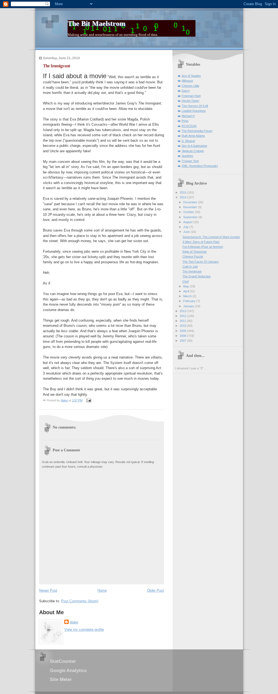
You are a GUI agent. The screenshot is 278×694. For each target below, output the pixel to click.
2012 (183, 316)
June (187, 231)
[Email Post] (88, 400)
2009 (183, 330)
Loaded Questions (194, 110)
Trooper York (190, 161)
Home (102, 590)
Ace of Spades (191, 75)
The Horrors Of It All (195, 105)
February (189, 301)
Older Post (155, 590)
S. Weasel (188, 140)
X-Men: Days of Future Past (200, 241)
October (189, 212)
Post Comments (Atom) (79, 601)
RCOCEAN (189, 126)
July (186, 227)
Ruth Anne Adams (193, 135)
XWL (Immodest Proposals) (200, 165)
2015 (183, 192)
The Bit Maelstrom (96, 23)
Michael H (188, 116)
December (190, 202)
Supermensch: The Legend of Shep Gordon (211, 237)
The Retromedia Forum (197, 130)
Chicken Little (190, 85)
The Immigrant (191, 271)
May (186, 286)
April (186, 291)
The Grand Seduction (196, 276)
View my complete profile (84, 630)
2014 (183, 197)
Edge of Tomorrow (194, 251)
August (188, 222)
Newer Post (48, 590)
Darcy (186, 90)
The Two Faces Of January (200, 261)
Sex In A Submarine (194, 145)
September (190, 217)
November (190, 207)
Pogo (185, 120)
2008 (183, 335)
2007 (183, 340)
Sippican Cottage (193, 151)
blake (74, 622)
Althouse (187, 80)
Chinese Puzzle (192, 256)
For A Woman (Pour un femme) (202, 246)
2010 (183, 325)
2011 (183, 320)
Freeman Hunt (191, 95)
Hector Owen (190, 100)
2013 (183, 311)
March (187, 296)
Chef (185, 281)
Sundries (187, 155)
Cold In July (190, 266)
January (189, 306)
